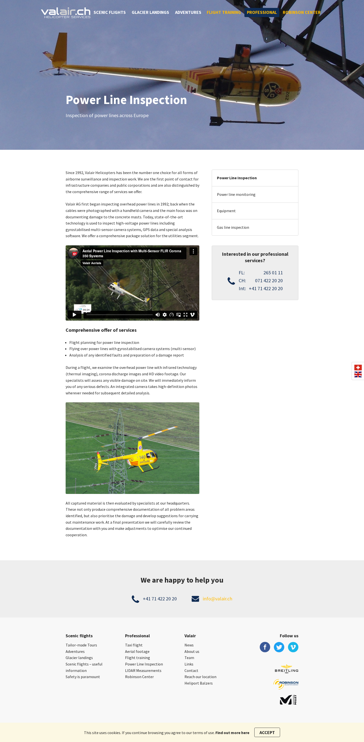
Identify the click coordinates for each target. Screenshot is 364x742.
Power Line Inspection (237, 177)
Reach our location (200, 676)
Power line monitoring (236, 194)
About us (191, 651)
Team (189, 657)
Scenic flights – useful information (84, 667)
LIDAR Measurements (143, 670)
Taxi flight (134, 644)
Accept (267, 732)
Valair (190, 636)
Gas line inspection (233, 227)
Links (188, 664)
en (358, 374)
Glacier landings (150, 12)
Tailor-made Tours (81, 644)
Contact (191, 670)
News (189, 644)
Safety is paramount (83, 676)
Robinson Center (302, 12)
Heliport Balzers (198, 683)
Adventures (188, 12)
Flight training (224, 12)
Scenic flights (110, 12)
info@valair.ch (217, 598)
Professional (262, 12)
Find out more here (232, 732)
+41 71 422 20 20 (160, 598)
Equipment (226, 210)
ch (358, 367)
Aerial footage (137, 651)
